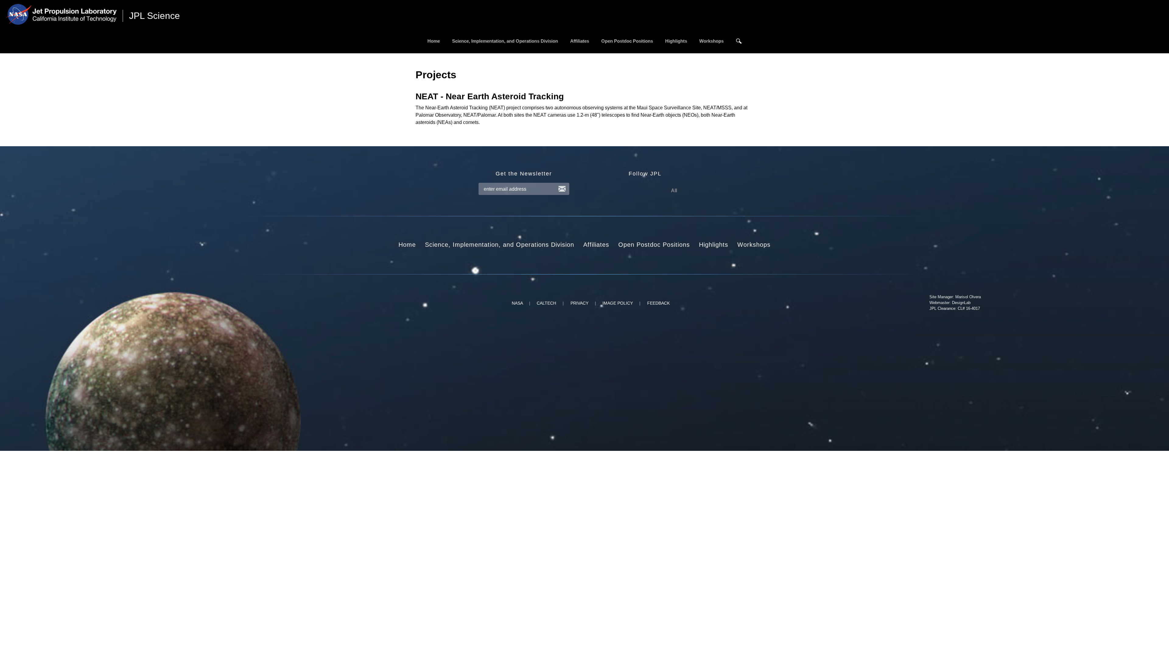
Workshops (711, 41)
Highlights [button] (713, 244)
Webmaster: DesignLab (950, 302)
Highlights (676, 41)
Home (433, 41)
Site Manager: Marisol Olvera (955, 297)
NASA (517, 303)
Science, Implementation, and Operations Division (505, 41)
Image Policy (617, 303)
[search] (739, 41)
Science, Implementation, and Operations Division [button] (499, 244)
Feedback (658, 303)
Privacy (579, 303)
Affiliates (579, 41)
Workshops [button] (754, 244)
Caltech (546, 303)
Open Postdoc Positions (627, 41)
